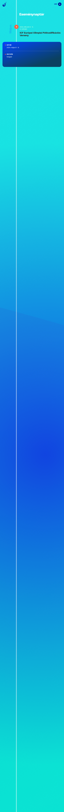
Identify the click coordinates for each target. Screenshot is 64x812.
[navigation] (56, 4)
